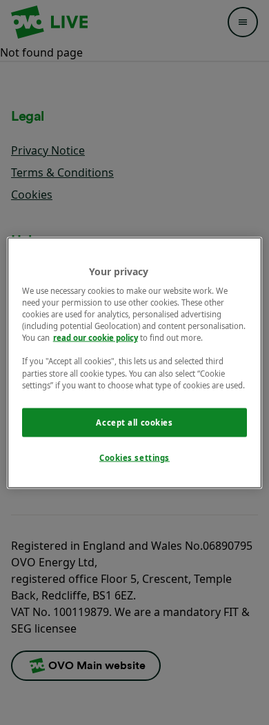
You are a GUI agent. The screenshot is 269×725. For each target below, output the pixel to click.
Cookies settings (134, 457)
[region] (135, 362)
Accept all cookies (134, 422)
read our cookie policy (95, 337)
